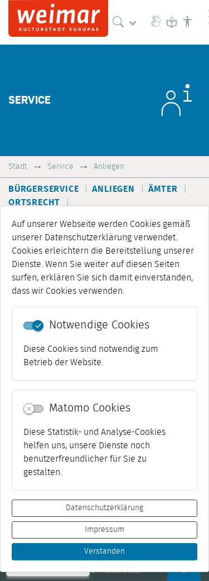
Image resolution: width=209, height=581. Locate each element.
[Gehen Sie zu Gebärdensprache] (156, 22)
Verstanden (104, 551)
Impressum (104, 530)
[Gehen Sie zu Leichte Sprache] (171, 22)
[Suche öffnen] (127, 22)
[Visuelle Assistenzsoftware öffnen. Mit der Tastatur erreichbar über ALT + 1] (187, 22)
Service (60, 166)
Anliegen (109, 166)
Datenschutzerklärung (104, 508)
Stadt (17, 166)
